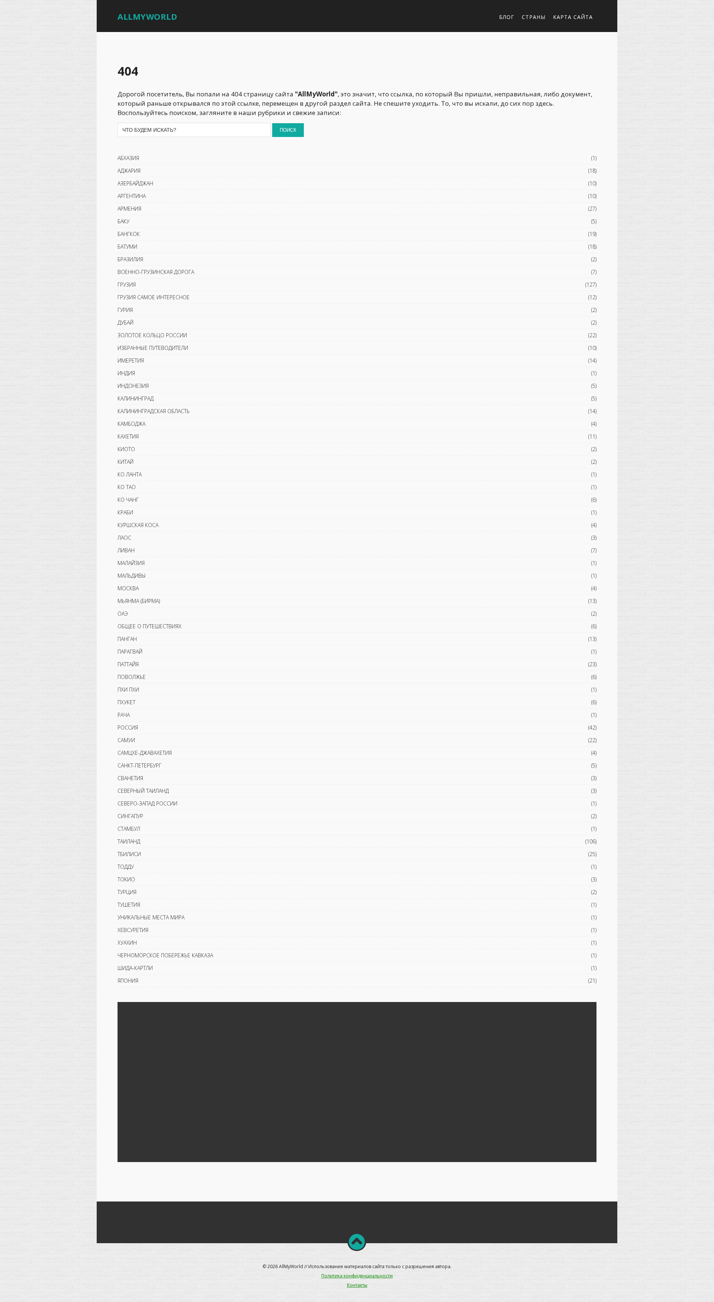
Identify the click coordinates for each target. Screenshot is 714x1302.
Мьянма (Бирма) (139, 600)
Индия (126, 373)
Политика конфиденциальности (357, 1276)
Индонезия (133, 385)
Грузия (127, 284)
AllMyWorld (147, 16)
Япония (128, 980)
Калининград (136, 398)
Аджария (129, 170)
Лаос (124, 537)
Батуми (127, 246)
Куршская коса (138, 525)
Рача (124, 714)
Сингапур (130, 816)
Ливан (126, 550)
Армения (129, 208)
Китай (126, 461)
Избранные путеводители (153, 347)
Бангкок (129, 233)
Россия (128, 727)
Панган (127, 638)
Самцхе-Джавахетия (145, 752)
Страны (534, 16)
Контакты (357, 1285)
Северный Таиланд (143, 790)
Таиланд (129, 841)
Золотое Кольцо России (152, 335)
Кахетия (128, 436)
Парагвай (130, 651)
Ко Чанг (128, 499)
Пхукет (126, 702)
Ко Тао (127, 487)
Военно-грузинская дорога (156, 271)
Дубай (126, 322)
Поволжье (132, 676)
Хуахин (127, 942)
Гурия (125, 309)
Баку (123, 221)
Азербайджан (135, 183)
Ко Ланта (130, 474)
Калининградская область (154, 411)
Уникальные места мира (151, 917)
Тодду (126, 866)
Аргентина (132, 196)
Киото (126, 449)
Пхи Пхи (128, 689)
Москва (128, 588)
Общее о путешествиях (149, 626)
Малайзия (131, 563)
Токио (126, 879)
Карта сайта (573, 16)
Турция (127, 892)
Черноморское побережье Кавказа (165, 955)
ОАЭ (123, 613)
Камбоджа (131, 423)
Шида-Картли (135, 967)
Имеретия (131, 360)
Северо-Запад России (147, 803)
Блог (506, 16)
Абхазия (128, 158)
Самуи (126, 740)
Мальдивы (132, 575)
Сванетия (130, 778)
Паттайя (128, 664)
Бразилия (130, 259)
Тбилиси (129, 854)
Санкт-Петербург (139, 765)
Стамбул (129, 828)
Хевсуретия (133, 930)
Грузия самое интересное (154, 297)
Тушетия (129, 904)
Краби (125, 512)
